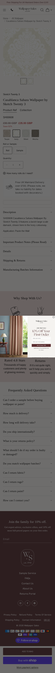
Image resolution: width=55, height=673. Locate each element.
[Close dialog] (54, 317)
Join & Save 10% (41, 345)
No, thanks (41, 349)
